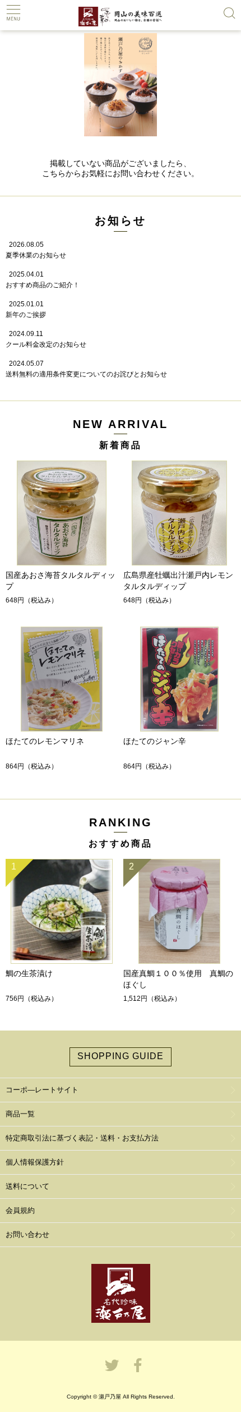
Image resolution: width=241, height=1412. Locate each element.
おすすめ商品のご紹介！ (43, 285)
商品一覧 (20, 1114)
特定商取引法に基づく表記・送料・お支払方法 (82, 1138)
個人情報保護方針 (35, 1162)
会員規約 (20, 1210)
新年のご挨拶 (26, 315)
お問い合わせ (27, 1234)
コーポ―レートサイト (42, 1090)
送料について (27, 1186)
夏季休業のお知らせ (36, 255)
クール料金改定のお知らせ (46, 344)
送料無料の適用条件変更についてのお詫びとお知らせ (86, 374)
